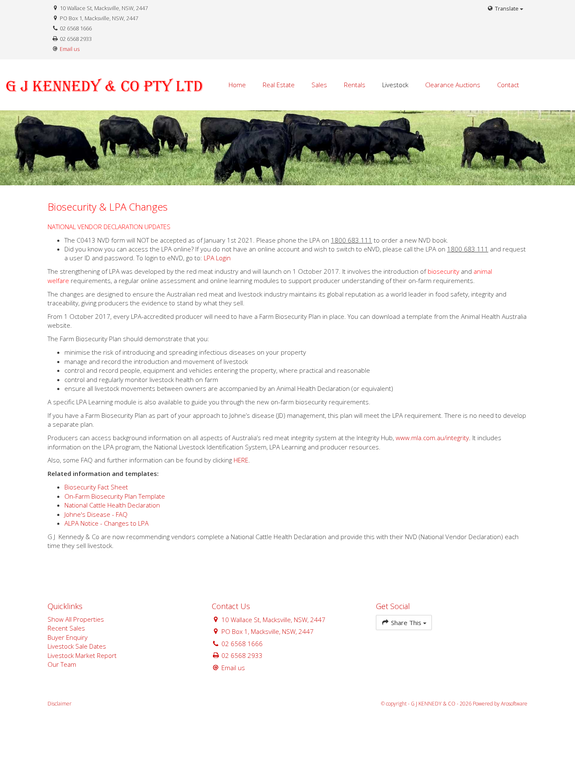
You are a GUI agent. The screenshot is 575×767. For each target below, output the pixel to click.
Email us (70, 49)
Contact (508, 84)
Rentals (354, 84)
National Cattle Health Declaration (112, 505)
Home (237, 84)
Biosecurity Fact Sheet (96, 487)
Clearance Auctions (452, 84)
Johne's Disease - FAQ (96, 514)
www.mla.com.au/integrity (432, 437)
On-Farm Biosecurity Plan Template (114, 496)
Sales (319, 84)
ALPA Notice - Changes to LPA (106, 523)
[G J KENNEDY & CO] (126, 84)
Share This (406, 622)
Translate (507, 8)
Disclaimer (60, 703)
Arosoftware (514, 703)
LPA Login (217, 258)
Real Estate (279, 84)
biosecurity (443, 271)
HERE (241, 460)
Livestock (395, 84)
